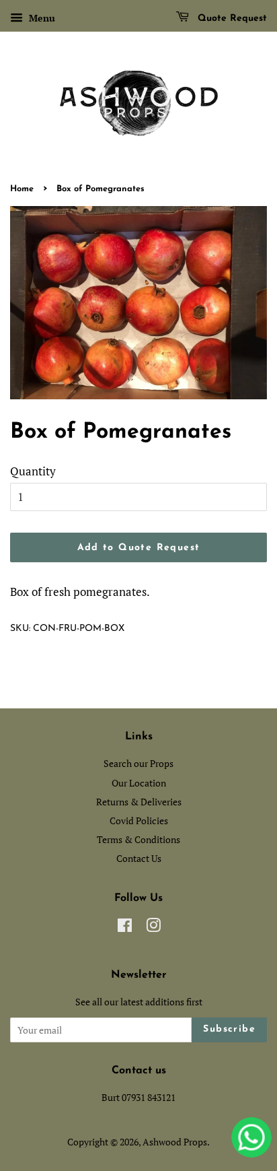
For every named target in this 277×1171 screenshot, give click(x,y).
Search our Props (138, 763)
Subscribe (229, 1029)
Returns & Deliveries (139, 801)
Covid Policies (139, 820)
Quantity (33, 471)
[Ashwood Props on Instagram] (153, 927)
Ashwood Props (175, 1141)
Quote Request (230, 18)
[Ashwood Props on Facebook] (124, 927)
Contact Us (138, 858)
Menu (40, 17)
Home (22, 189)
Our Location (139, 782)
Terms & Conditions (138, 839)
